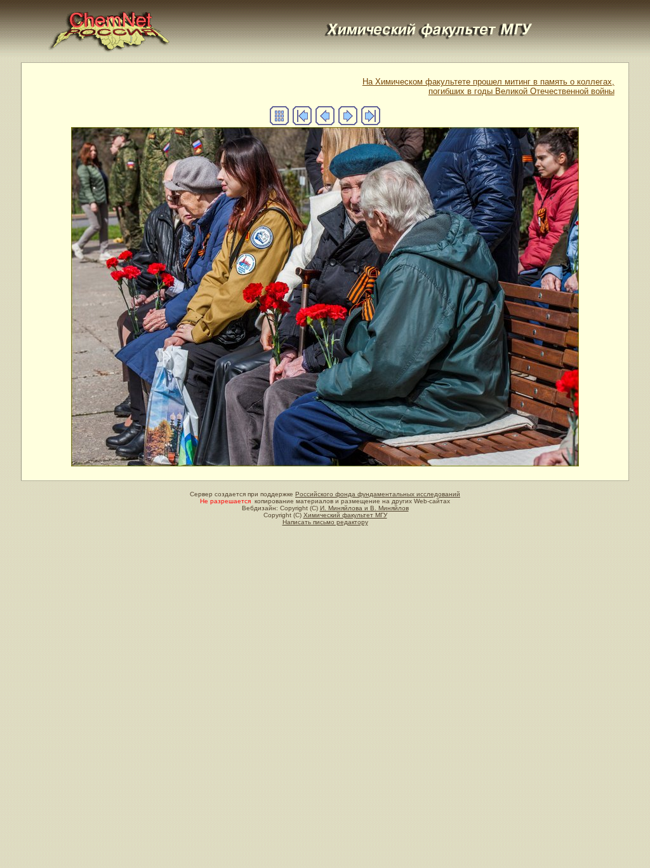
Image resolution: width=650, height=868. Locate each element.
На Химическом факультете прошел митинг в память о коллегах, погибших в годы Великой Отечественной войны (488, 86)
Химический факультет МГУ (345, 515)
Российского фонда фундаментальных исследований (377, 494)
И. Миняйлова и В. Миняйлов (364, 508)
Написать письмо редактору (325, 522)
